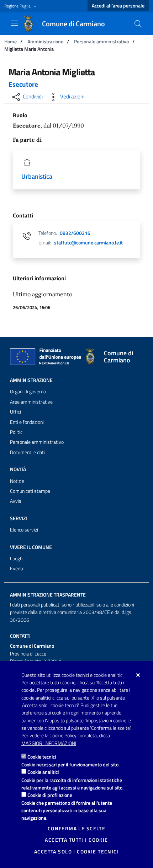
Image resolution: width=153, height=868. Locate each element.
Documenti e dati (27, 452)
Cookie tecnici (41, 756)
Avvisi (16, 501)
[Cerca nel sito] (138, 24)
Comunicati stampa (30, 491)
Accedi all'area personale (118, 6)
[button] (21, 6)
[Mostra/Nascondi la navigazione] (14, 23)
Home (10, 41)
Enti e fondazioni (27, 422)
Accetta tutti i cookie (76, 840)
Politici (16, 432)
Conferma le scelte (77, 828)
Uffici (15, 412)
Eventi (16, 568)
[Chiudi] (138, 675)
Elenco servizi (24, 530)
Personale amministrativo (101, 41)
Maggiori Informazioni (48, 743)
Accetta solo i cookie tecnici (76, 852)
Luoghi (16, 558)
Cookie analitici (43, 772)
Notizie (17, 481)
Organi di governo (28, 391)
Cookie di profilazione (49, 795)
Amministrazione (45, 41)
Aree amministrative (31, 402)
